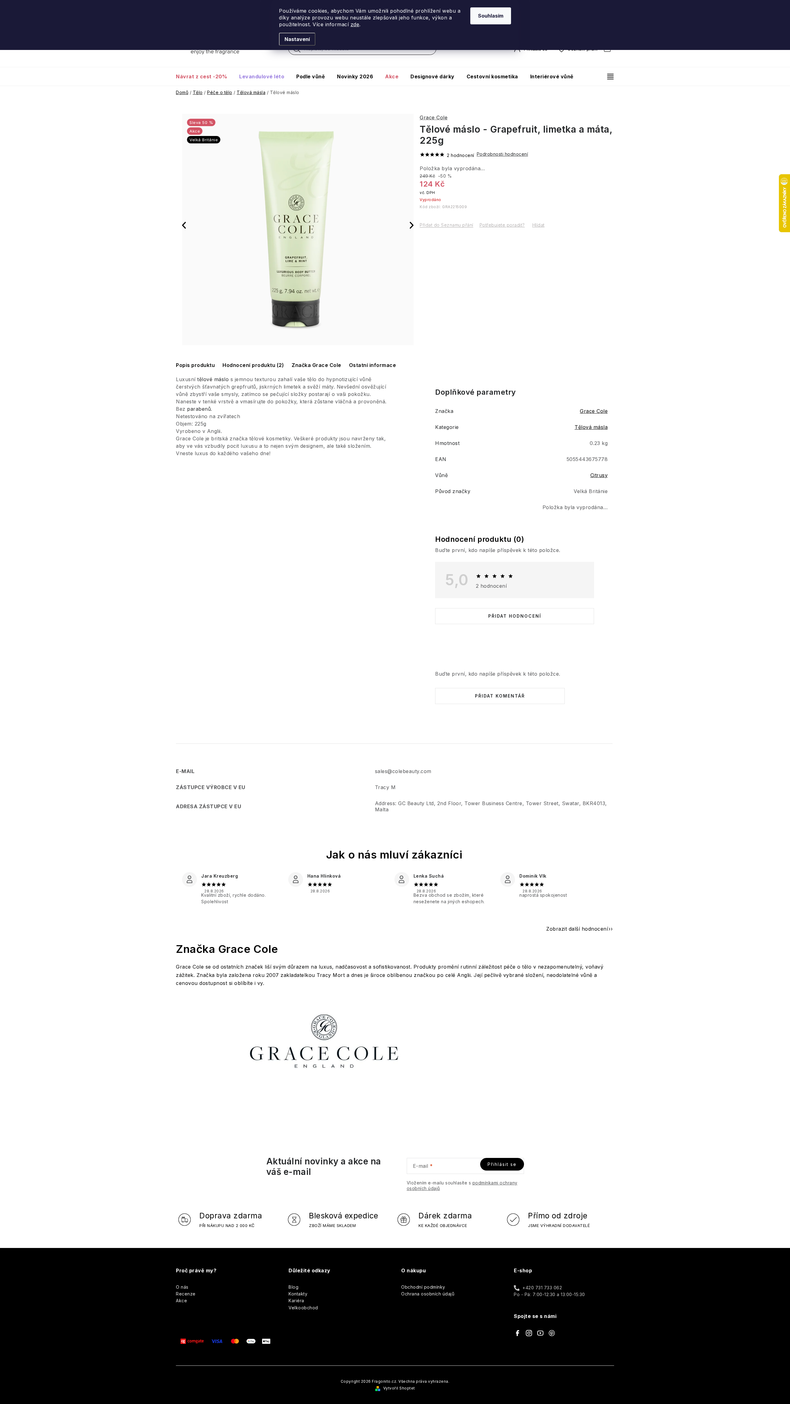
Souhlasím (490, 16)
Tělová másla (591, 427)
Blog (293, 1287)
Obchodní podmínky (423, 1287)
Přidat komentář (500, 695)
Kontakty (298, 1293)
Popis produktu (195, 365)
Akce (181, 1300)
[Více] (607, 76)
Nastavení (297, 39)
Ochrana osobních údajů (427, 1293)
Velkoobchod (303, 1307)
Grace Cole (433, 117)
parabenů (199, 409)
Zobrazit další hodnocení (577, 929)
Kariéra (296, 1300)
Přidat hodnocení (514, 616)
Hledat (297, 50)
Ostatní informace (372, 365)
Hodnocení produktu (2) (253, 365)
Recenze (186, 1293)
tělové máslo (213, 379)
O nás (182, 1287)
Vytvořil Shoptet (399, 1388)
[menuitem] (204, 76)
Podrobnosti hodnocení (502, 154)
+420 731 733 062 (542, 1287)
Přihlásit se (502, 1164)
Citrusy (599, 475)
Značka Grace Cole (316, 365)
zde (355, 24)
